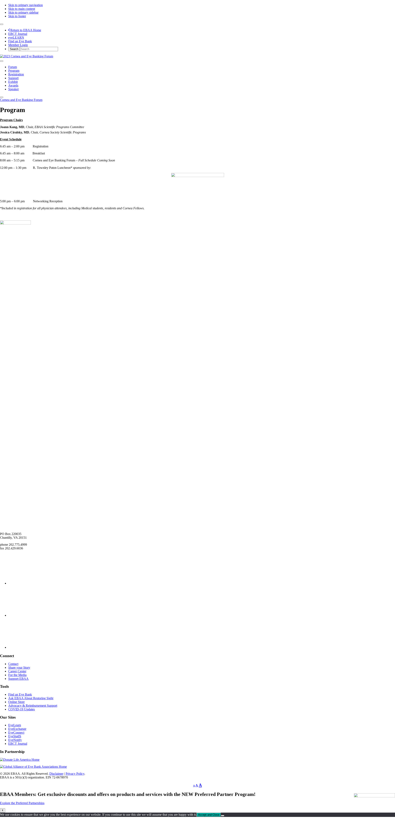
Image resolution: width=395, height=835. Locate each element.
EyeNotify (15, 740)
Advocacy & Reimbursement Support (32, 705)
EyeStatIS (14, 736)
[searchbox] (39, 49)
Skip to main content (21, 8)
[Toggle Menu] (1, 24)
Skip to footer (17, 16)
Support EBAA (18, 678)
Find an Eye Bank (20, 41)
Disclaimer (56, 773)
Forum (12, 67)
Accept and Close (208, 814)
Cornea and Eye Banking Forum (21, 100)
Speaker (13, 89)
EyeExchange (17, 729)
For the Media (17, 675)
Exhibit (13, 81)
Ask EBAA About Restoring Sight (30, 698)
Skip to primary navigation (25, 5)
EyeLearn (14, 725)
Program (13, 70)
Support (13, 78)
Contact (13, 664)
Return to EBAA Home (25, 30)
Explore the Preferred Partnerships (22, 803)
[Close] (1, 97)
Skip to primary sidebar (23, 12)
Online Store (16, 702)
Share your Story (19, 667)
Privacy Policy (75, 773)
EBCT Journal (17, 34)
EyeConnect (16, 732)
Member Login (18, 45)
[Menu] (1, 61)
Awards (13, 85)
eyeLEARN (16, 37)
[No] (222, 815)
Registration (16, 74)
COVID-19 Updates (21, 709)
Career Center (17, 671)
